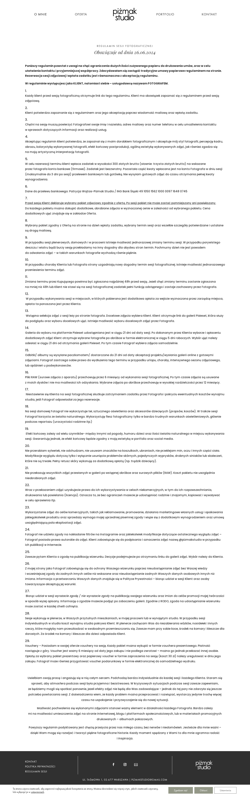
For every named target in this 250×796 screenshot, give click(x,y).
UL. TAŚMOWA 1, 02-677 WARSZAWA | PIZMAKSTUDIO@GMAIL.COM (125, 779)
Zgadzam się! (180, 790)
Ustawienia (225, 790)
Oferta (81, 14)
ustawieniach (37, 792)
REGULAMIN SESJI (36, 771)
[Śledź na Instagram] (125, 764)
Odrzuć (203, 790)
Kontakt (209, 14)
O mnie (40, 14)
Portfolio (165, 14)
